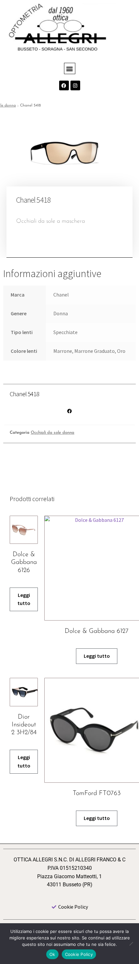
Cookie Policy (79, 954)
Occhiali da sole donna (52, 433)
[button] (69, 68)
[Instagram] (75, 85)
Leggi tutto (23, 599)
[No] (131, 943)
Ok (52, 954)
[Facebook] (64, 85)
